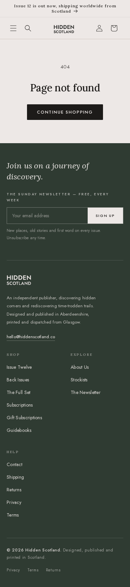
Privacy (14, 502)
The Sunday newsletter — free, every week (58, 197)
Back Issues (18, 379)
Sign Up (105, 215)
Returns (14, 489)
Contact (14, 464)
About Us (80, 367)
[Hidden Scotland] (64, 28)
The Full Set (18, 392)
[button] (13, 28)
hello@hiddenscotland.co (31, 337)
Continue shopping (65, 112)
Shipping (15, 477)
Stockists (79, 379)
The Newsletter (86, 392)
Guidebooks (19, 430)
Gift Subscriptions (24, 417)
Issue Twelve (19, 367)
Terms (13, 515)
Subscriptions (20, 405)
